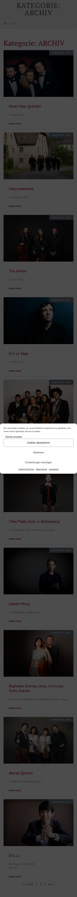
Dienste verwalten (13, 436)
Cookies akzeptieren (38, 442)
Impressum (54, 469)
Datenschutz (41, 469)
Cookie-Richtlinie (26, 469)
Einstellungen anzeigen (38, 462)
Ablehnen (38, 452)
